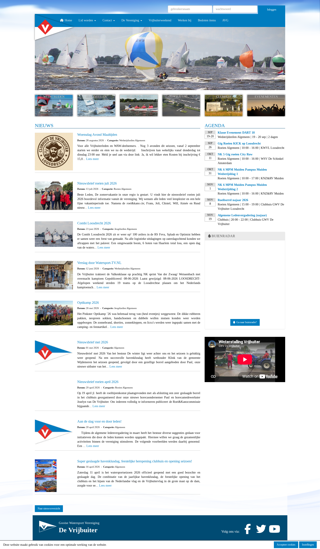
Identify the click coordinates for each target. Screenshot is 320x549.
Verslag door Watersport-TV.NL (99, 263)
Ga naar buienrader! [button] (246, 322)
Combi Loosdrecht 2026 (94, 223)
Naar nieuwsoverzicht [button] (49, 508)
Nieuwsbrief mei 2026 (92, 342)
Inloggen (271, 9)
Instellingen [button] (308, 544)
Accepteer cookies (286, 544)
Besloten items (207, 20)
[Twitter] (261, 531)
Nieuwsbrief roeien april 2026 (97, 382)
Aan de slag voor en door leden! (99, 421)
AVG (225, 20)
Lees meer (92, 159)
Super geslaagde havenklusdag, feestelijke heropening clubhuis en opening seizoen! (134, 461)
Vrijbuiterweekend (160, 20)
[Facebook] (247, 531)
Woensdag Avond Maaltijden (97, 134)
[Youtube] (274, 531)
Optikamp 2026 (88, 302)
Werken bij (184, 20)
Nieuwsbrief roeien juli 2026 (97, 183)
